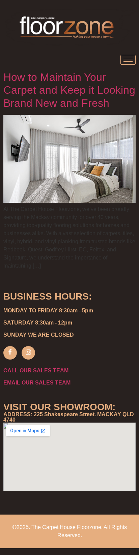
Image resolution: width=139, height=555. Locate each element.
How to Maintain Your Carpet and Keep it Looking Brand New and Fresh (69, 90)
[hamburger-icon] (128, 60)
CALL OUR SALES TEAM (35, 370)
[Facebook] (10, 353)
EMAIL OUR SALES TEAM (37, 383)
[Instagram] (28, 353)
